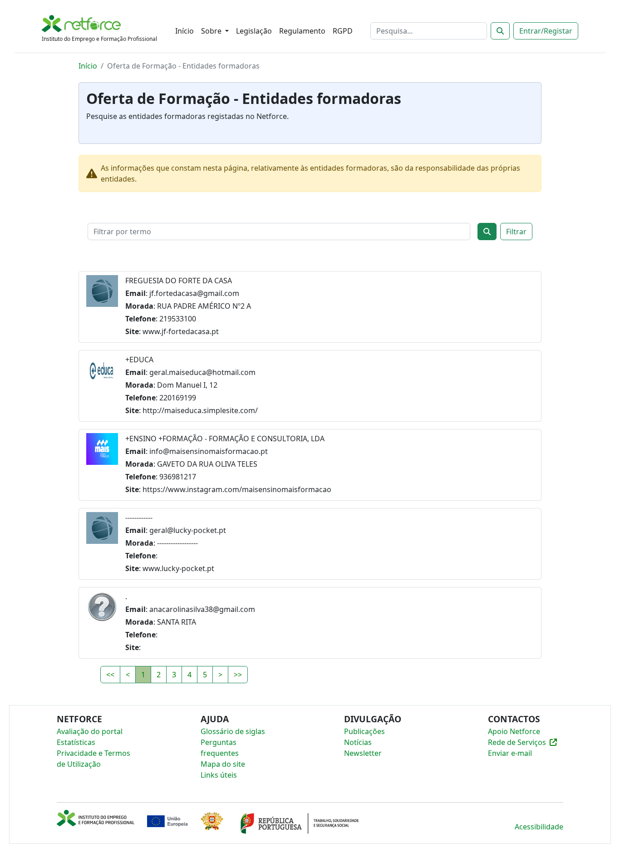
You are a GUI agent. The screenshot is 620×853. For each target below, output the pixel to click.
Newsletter (363, 753)
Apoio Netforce (514, 731)
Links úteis (219, 775)
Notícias (358, 742)
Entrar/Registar (545, 31)
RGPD (343, 31)
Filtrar (516, 232)
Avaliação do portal (90, 731)
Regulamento (302, 31)
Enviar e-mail (510, 753)
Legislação (254, 31)
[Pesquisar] (500, 30)
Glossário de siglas (233, 731)
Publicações (364, 731)
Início (184, 31)
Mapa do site (223, 764)
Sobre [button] (212, 31)
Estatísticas (76, 742)
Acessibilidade (539, 827)
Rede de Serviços (517, 742)
